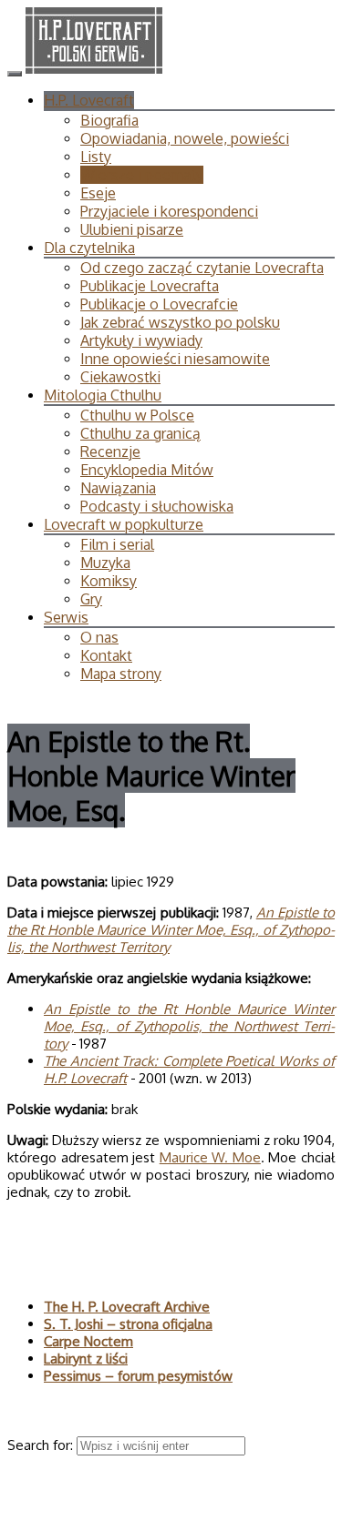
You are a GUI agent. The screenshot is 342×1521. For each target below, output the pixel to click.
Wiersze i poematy (141, 175)
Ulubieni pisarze (131, 229)
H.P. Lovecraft (89, 100)
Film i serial (117, 544)
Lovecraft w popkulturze (123, 524)
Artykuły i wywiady (141, 340)
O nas (99, 637)
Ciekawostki (120, 377)
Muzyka (105, 562)
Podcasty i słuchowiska (156, 506)
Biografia (109, 120)
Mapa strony (120, 673)
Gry (91, 599)
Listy (95, 156)
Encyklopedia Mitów (146, 470)
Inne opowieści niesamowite (175, 359)
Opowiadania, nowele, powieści (184, 138)
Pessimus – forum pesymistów (138, 1375)
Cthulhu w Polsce (137, 415)
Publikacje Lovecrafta (149, 286)
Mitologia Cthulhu (102, 395)
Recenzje (110, 451)
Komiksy (108, 581)
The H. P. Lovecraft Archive (127, 1306)
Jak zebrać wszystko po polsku (180, 322)
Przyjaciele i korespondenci (169, 211)
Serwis (66, 617)
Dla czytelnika (89, 247)
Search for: (42, 1445)
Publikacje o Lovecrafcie (159, 304)
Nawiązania (118, 488)
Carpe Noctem (88, 1341)
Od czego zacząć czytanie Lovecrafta (202, 268)
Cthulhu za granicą (140, 433)
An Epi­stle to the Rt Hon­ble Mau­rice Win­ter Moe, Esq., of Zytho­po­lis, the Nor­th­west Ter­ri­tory (171, 930)
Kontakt (106, 655)
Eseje (98, 193)
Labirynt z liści (86, 1358)
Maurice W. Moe (210, 1157)
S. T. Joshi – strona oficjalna (128, 1324)
